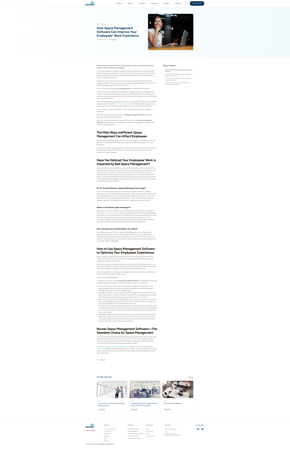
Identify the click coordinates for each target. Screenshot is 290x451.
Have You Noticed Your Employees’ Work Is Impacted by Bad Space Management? (178, 75)
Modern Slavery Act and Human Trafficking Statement (173, 434)
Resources (154, 3)
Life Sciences (107, 431)
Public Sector (107, 433)
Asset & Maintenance (133, 436)
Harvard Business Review (111, 213)
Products (130, 3)
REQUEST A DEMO (197, 3)
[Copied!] (115, 40)
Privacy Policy (200, 425)
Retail (105, 438)
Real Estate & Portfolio (134, 429)
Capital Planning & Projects (135, 433)
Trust (166, 431)
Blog (147, 429)
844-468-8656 (90, 430)
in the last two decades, (122, 104)
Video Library (149, 431)
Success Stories (150, 436)
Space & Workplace (133, 431)
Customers (142, 3)
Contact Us (178, 3)
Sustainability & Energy (134, 438)
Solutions (119, 3)
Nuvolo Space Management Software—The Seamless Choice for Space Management (178, 83)
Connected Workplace (110, 429)
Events (148, 433)
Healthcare (107, 436)
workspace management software (120, 346)
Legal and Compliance (171, 429)
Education (106, 440)
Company (166, 3)
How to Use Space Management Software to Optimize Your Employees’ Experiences (179, 79)
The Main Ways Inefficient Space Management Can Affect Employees (179, 70)
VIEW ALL (191, 377)
